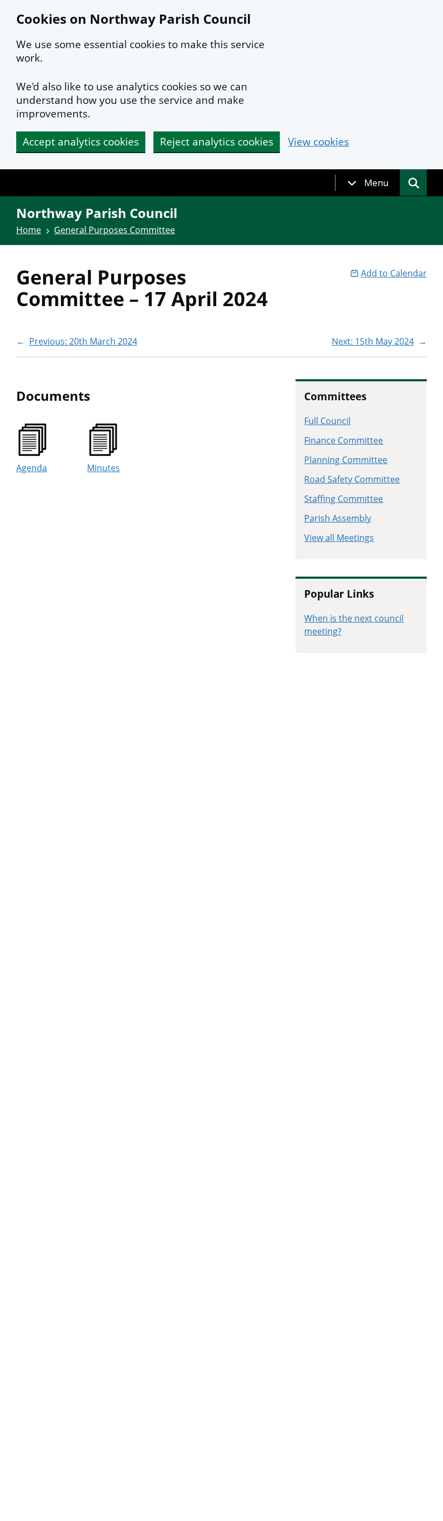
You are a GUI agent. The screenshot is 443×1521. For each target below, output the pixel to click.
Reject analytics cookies (216, 142)
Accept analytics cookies (81, 142)
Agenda (31, 468)
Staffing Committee (343, 499)
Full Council (327, 421)
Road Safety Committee (352, 479)
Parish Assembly (337, 518)
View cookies (318, 142)
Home (28, 230)
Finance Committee (343, 440)
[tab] (367, 182)
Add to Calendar (394, 273)
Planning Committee (345, 460)
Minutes (103, 468)
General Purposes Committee (114, 230)
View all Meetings (339, 538)
